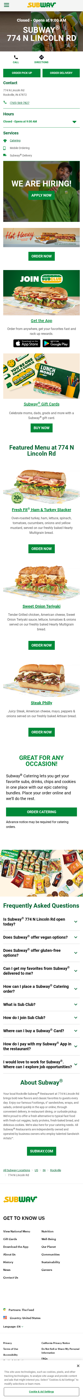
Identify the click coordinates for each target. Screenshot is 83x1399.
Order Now (41, 256)
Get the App (41, 320)
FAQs (45, 1359)
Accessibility (10, 1355)
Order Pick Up (22, 72)
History (8, 1262)
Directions (41, 62)
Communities (51, 1254)
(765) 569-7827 (19, 102)
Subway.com (41, 1151)
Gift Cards (10, 1239)
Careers (47, 1270)
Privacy (7, 1343)
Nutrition (48, 1231)
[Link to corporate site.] (20, 1212)
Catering (15, 140)
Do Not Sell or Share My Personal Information (60, 1351)
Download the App (15, 1247)
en (12, 1326)
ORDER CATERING (41, 812)
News (6, 1270)
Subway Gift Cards (41, 404)
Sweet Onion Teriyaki (41, 606)
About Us (9, 1254)
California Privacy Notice (56, 1343)
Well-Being (49, 1239)
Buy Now (42, 428)
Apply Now (41, 195)
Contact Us (10, 1277)
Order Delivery (61, 72)
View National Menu (16, 1231)
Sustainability (51, 1262)
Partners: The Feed (21, 1310)
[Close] (78, 1365)
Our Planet (49, 1247)
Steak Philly (41, 702)
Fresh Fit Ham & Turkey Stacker (41, 509)
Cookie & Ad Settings (41, 1391)
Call (16, 62)
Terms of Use (10, 1349)
